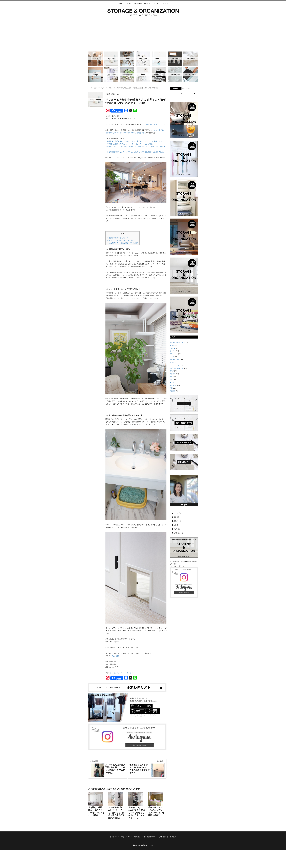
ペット (123, 673)
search (175, 88)
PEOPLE (172, 348)
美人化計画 (116, 656)
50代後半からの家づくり (177, 342)
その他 (127, 74)
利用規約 (173, 837)
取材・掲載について (149, 837)
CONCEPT (119, 3)
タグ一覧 (176, 529)
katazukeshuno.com (143, 845)
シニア (190, 59)
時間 (143, 74)
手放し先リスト (126, 837)
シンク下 (130, 673)
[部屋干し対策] (127, 707)
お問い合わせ (178, 533)
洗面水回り (143, 59)
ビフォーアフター (190, 74)
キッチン (95, 59)
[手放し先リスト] (127, 687)
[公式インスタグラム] (127, 736)
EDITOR (147, 3)
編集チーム (177, 521)
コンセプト (177, 513)
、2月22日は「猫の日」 (151, 124)
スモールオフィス (111, 74)
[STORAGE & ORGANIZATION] (184, 547)
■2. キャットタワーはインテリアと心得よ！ (121, 240)
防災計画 (175, 74)
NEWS (128, 3)
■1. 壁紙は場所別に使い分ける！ (117, 238)
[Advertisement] (143, 33)
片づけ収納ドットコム (143, 12)
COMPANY (138, 3)
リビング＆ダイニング (111, 59)
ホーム (90, 88)
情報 (159, 74)
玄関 (159, 59)
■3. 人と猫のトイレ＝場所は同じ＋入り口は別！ (122, 243)
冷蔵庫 (95, 74)
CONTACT (166, 3)
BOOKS (156, 3)
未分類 (172, 382)
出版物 (175, 525)
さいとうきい (115, 673)
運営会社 (176, 517)
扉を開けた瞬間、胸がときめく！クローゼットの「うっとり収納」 (130, 144)
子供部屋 (175, 59)
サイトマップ (114, 837)
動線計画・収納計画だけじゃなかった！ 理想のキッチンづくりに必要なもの (134, 141)
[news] (184, 403)
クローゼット (127, 59)
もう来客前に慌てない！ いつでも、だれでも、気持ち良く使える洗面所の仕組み (136, 152)
